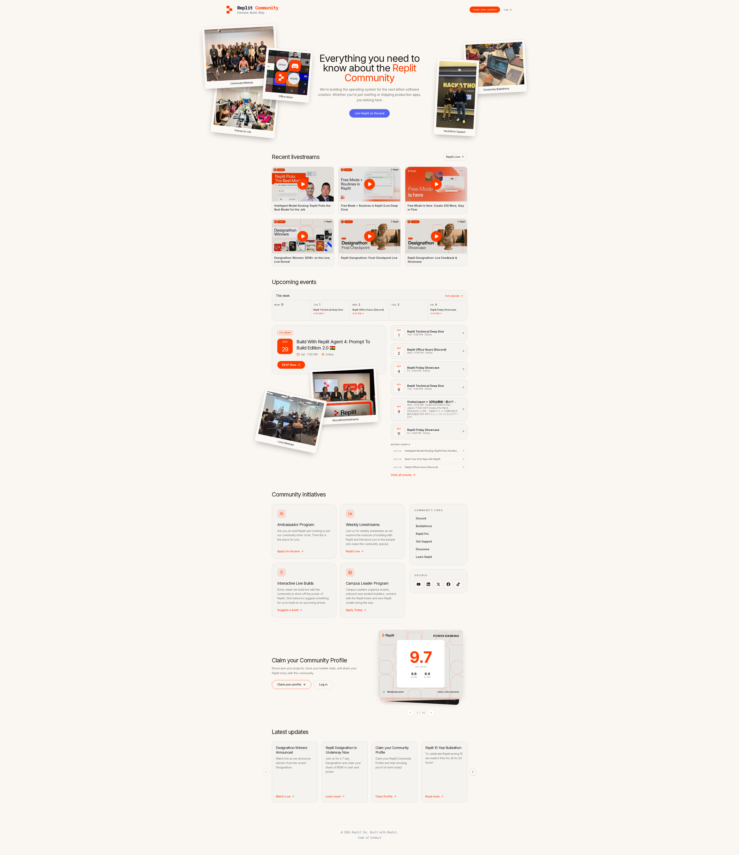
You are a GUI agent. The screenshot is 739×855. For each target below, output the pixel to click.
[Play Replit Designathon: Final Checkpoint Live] (369, 236)
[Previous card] (410, 712)
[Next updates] (473, 772)
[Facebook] (448, 584)
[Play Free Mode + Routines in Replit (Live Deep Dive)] (369, 184)
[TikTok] (458, 584)
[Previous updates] (266, 772)
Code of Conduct (369, 837)
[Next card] (431, 712)
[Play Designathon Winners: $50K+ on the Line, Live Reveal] (303, 236)
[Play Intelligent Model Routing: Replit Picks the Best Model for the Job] (303, 184)
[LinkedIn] (428, 584)
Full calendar (452, 295)
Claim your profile (289, 684)
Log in (323, 684)
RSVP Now (289, 364)
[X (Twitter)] (438, 584)
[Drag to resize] (526, 91)
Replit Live (453, 156)
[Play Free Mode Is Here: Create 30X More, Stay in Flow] (436, 184)
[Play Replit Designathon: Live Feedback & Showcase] (436, 236)
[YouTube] (418, 584)
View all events (401, 474)
